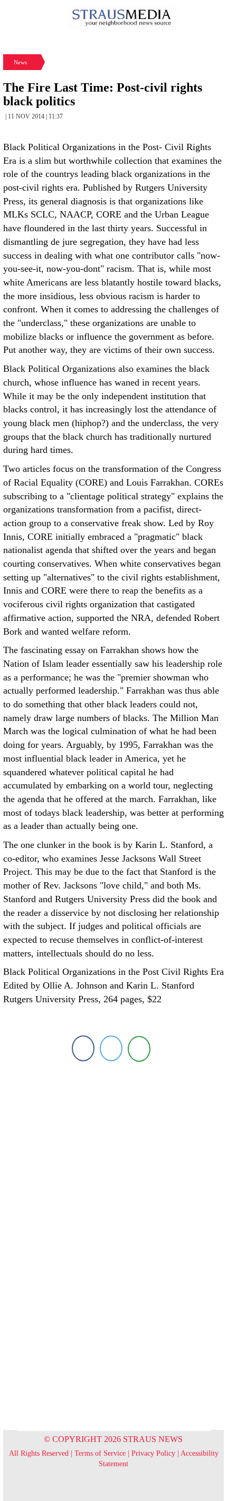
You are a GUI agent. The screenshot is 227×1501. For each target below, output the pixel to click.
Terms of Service (100, 1453)
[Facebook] (83, 1048)
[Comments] (139, 1048)
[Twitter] (111, 1048)
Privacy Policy (153, 1453)
